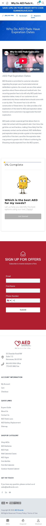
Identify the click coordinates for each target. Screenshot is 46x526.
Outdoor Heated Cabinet (10, 469)
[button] (38, 3)
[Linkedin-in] (6, 492)
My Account (5, 384)
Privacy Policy (21, 513)
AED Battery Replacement (11, 423)
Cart (2, 388)
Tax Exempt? (23, 16)
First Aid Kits (5, 461)
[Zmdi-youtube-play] (10, 492)
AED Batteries (6, 446)
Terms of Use (32, 513)
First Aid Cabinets (7, 465)
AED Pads (4, 450)
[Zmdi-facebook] (2, 492)
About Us (4, 411)
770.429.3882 (11, 366)
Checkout (4, 392)
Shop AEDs (5, 442)
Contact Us (5, 415)
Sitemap (4, 426)
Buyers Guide (6, 407)
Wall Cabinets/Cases (9, 454)
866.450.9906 (11, 363)
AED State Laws (7, 419)
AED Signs (5, 457)
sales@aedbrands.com (9, 487)
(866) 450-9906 (9, 15)
